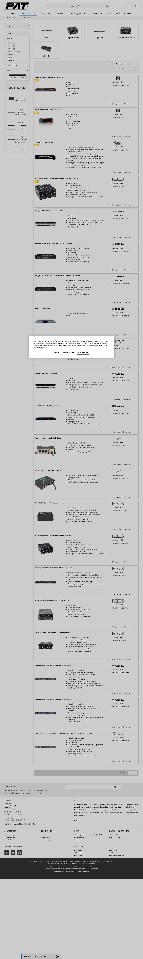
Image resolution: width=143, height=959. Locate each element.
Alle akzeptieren (69, 352)
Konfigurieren (83, 352)
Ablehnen (57, 352)
